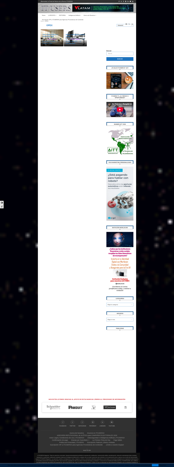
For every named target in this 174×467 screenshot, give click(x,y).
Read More (163, 465)
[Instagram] (123, 1)
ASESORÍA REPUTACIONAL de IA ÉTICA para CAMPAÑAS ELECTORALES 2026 (87, 435)
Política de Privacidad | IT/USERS (71, 442)
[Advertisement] (119, 360)
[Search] (129, 24)
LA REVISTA (51, 15)
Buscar (108, 51)
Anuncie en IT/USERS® (95, 433)
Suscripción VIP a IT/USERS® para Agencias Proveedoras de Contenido (62, 19)
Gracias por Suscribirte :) (80, 440)
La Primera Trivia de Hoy (101, 440)
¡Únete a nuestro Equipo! (115, 445)
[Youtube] (130, 1)
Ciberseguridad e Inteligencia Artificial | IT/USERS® (106, 438)
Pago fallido (117, 440)
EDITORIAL (62, 15)
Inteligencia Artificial (74, 15)
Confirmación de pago (60, 440)
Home (43, 15)
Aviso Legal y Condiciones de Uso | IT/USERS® (66, 438)
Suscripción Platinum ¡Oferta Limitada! (101, 442)
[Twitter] (121, 1)
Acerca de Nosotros (89, 15)
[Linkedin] (128, 1)
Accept (155, 465)
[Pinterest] (125, 1)
